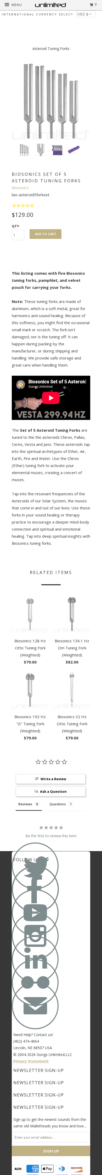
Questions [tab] (57, 804)
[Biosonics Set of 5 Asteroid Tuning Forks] (51, 100)
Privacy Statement (31, 1061)
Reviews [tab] (25, 804)
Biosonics (20, 187)
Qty (15, 226)
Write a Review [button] (53, 779)
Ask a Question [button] (53, 791)
